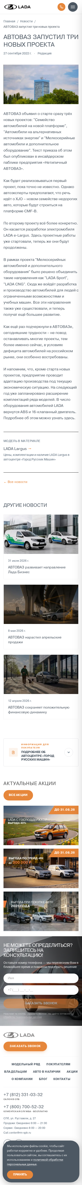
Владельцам (15, 1072)
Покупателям (58, 1064)
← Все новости (15, 482)
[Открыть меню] (73, 7)
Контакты (61, 1079)
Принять (20, 1175)
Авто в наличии (47, 1072)
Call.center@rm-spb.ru (17, 1133)
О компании (22, 1079)
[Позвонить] (61, 7)
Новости (26, 21)
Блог (43, 1079)
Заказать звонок (25, 1046)
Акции (72, 1072)
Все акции (18, 795)
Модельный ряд (26, 1064)
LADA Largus (17, 449)
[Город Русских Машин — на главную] (17, 7)
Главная (9, 21)
